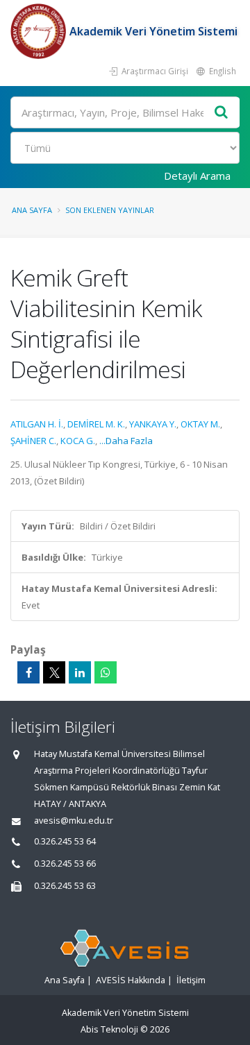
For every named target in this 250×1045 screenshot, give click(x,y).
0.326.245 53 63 (65, 886)
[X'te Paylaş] (54, 672)
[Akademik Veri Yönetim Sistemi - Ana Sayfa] (39, 31)
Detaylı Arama (197, 175)
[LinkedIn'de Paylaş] (80, 672)
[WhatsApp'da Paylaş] (105, 672)
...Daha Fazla (126, 440)
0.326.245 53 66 (65, 863)
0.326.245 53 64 (65, 841)
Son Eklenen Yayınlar (109, 210)
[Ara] (221, 112)
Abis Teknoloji (109, 1029)
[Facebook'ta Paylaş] (28, 672)
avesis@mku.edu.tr (73, 820)
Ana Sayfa (32, 210)
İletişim (191, 980)
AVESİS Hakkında (130, 980)
